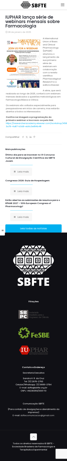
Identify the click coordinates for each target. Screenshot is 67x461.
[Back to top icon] (33, 436)
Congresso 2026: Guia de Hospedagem (27, 180)
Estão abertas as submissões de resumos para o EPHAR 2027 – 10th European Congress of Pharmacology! (32, 203)
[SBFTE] (33, 5)
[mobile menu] (62, 5)
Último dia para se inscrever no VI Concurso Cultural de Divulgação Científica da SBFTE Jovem (30, 158)
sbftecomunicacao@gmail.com (37, 415)
